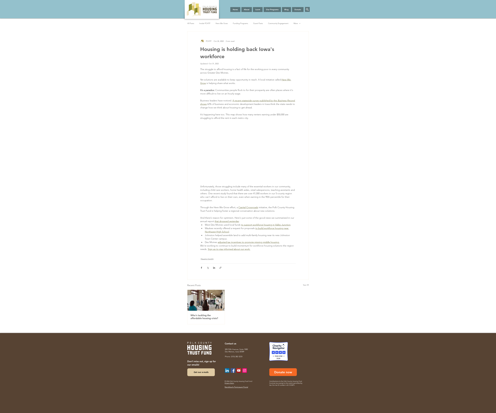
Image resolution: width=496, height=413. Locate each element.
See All (306, 285)
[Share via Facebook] (201, 267)
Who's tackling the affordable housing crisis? (204, 317)
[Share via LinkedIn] (214, 267)
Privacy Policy (229, 383)
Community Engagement (278, 23)
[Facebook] (233, 370)
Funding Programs (240, 23)
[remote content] (248, 152)
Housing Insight (207, 259)
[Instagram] (244, 370)
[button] (246, 9)
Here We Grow (222, 23)
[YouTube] (239, 370)
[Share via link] (220, 267)
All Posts (190, 23)
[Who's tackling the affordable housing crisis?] (206, 300)
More (296, 23)
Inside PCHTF (204, 23)
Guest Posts (258, 23)
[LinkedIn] (227, 370)
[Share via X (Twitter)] (208, 267)
